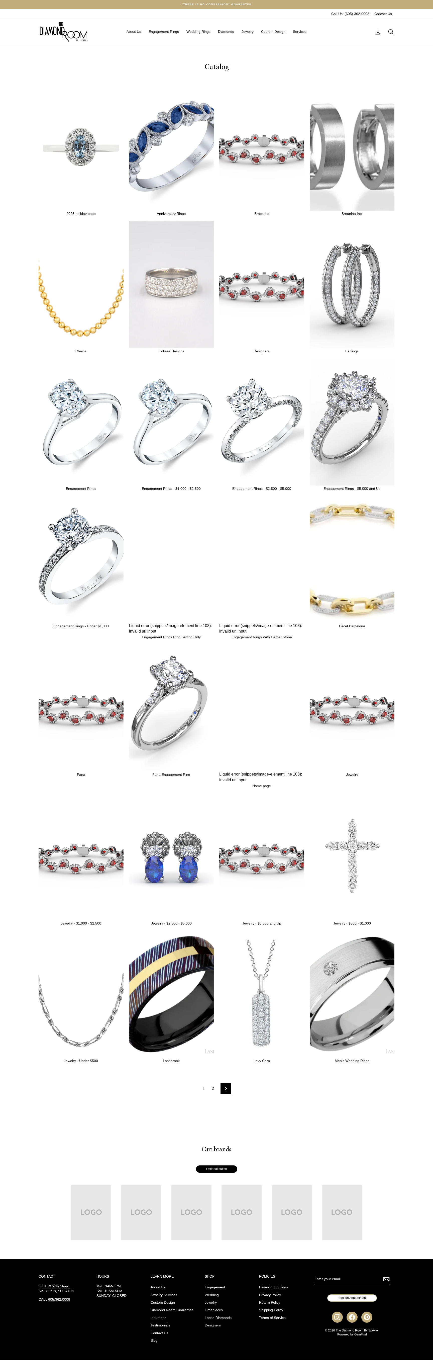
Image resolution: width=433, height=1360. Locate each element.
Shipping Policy (271, 1310)
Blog (154, 1340)
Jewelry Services (164, 1295)
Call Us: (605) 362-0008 (350, 14)
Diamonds (226, 32)
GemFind (360, 1334)
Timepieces (214, 1310)
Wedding (212, 1295)
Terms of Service (272, 1318)
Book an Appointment (352, 1298)
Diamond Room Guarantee (172, 1310)
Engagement (215, 1287)
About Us (134, 32)
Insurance (158, 1318)
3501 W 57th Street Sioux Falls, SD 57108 (56, 1288)
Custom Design (273, 32)
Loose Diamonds (218, 1318)
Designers (213, 1325)
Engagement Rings (164, 32)
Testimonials (160, 1325)
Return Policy (269, 1302)
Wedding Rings (198, 32)
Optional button (216, 1169)
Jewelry (248, 32)
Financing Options (273, 1287)
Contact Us (383, 14)
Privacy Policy (270, 1295)
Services (299, 32)
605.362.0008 (59, 1299)
